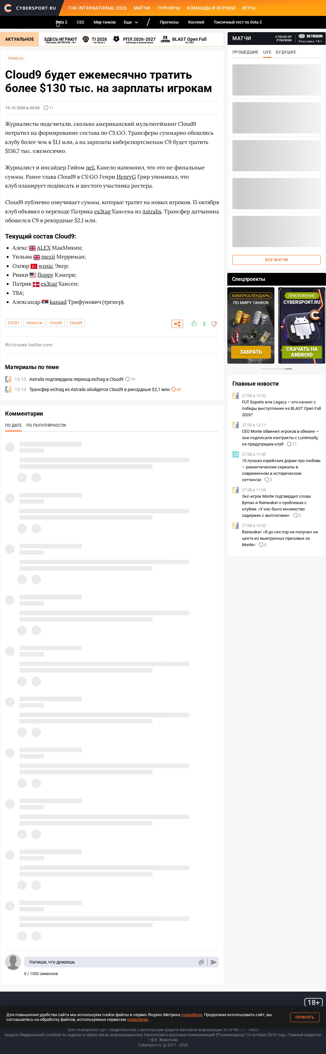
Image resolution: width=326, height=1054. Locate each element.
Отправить (214, 962)
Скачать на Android (302, 352)
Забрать (251, 352)
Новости (34, 323)
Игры (248, 8)
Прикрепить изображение (201, 962)
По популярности (46, 425)
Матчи (142, 8)
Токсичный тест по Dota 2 (238, 22)
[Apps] (58, 24)
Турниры (168, 8)
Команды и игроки (211, 8)
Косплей (196, 22)
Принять (305, 1017)
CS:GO (13, 323)
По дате (13, 425)
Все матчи (276, 260)
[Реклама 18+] (311, 36)
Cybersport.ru (149, 1045)
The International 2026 (97, 8)
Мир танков (105, 22)
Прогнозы (169, 22)
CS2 (80, 22)
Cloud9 (56, 323)
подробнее (191, 1014)
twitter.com (40, 345)
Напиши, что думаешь (52, 962)
